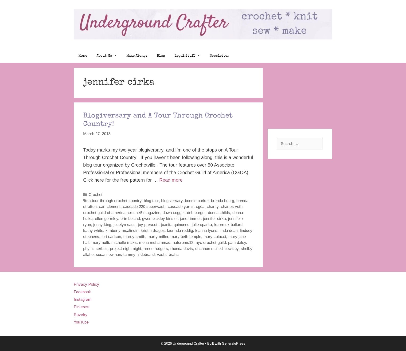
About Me (104, 56)
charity (213, 206)
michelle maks (124, 242)
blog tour (151, 201)
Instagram (82, 299)
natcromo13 (183, 242)
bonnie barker (197, 201)
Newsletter (219, 56)
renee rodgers (156, 248)
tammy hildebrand (139, 254)
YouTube (81, 322)
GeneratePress (233, 343)
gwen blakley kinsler (160, 218)
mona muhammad (154, 242)
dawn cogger (174, 213)
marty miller (158, 236)
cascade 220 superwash (144, 206)
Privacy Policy (86, 284)
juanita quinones (175, 224)
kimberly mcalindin (121, 230)
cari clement (110, 206)
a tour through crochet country (115, 201)
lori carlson (111, 236)
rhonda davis (181, 248)
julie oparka (202, 224)
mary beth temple (186, 236)
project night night (125, 248)
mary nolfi (100, 242)
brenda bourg (222, 201)
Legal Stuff (185, 56)
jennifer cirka (214, 218)
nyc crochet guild (211, 242)
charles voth (231, 206)
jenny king (102, 224)
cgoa (200, 206)
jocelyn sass (124, 224)
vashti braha (168, 254)
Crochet (95, 194)
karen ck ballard (228, 224)
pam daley (237, 242)
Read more (171, 180)
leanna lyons (206, 230)
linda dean (229, 230)
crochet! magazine (144, 213)
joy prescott (148, 224)
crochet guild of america (104, 213)
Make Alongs (137, 56)
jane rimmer (190, 218)
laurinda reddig (180, 230)
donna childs (219, 213)
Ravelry (80, 314)
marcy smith (134, 236)
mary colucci (214, 236)
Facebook (82, 292)
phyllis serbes (95, 248)
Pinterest (82, 307)
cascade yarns (181, 206)
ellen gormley (106, 218)
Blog (161, 56)
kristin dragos (153, 230)
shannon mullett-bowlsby (216, 248)
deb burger (196, 213)
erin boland (130, 218)
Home (82, 56)
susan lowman (108, 254)
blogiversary (172, 201)
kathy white (93, 230)
